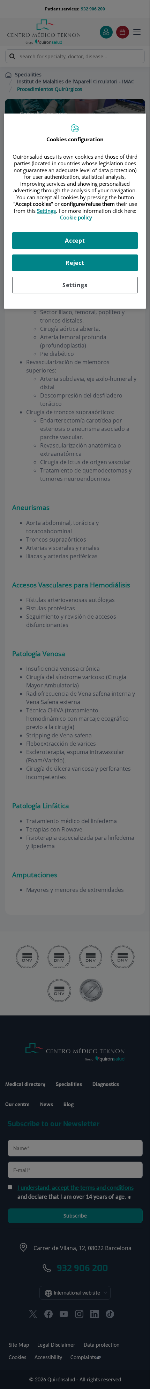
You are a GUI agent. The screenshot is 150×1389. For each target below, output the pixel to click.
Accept (75, 240)
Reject (75, 263)
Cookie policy (76, 217)
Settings (74, 285)
